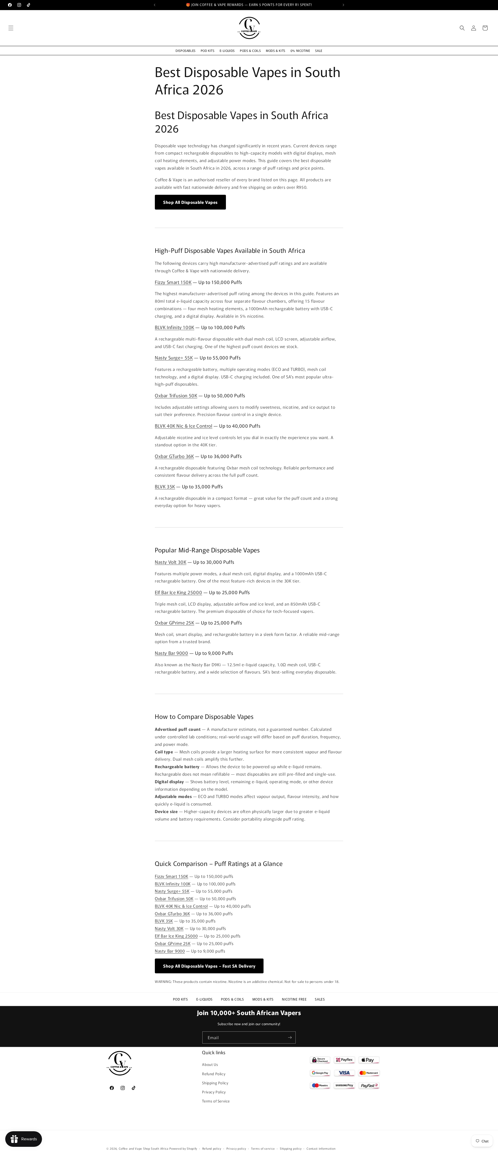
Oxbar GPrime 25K (174, 622)
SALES (320, 999)
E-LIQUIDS (227, 50)
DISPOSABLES (186, 50)
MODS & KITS (275, 50)
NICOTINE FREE (294, 999)
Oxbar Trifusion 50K (176, 395)
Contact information (321, 1148)
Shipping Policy (215, 1082)
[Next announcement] (343, 5)
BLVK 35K (165, 486)
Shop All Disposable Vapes (190, 202)
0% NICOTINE (300, 50)
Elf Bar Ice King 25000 (178, 592)
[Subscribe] (289, 1037)
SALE (318, 50)
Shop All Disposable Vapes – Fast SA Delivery (209, 966)
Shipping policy (291, 1148)
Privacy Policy (214, 1091)
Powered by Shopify (183, 1148)
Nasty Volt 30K (170, 561)
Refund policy (211, 1148)
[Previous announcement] (154, 5)
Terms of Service (216, 1101)
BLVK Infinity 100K (174, 327)
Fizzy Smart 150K (173, 282)
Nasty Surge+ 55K (174, 357)
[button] (11, 28)
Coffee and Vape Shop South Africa (144, 1148)
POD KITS (208, 50)
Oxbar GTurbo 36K (174, 456)
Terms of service (263, 1148)
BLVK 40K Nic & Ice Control (183, 425)
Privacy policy (236, 1148)
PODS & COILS (250, 50)
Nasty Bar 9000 (171, 652)
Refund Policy (213, 1073)
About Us (210, 1064)
